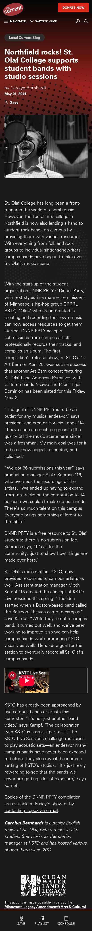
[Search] (86, 21)
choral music (61, 210)
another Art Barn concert (38, 371)
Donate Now (73, 7)
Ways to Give (46, 21)
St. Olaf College (20, 203)
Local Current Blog (24, 37)
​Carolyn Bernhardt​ (28, 88)
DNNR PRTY (41, 291)
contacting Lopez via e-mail (31, 811)
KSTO (56, 572)
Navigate (18, 21)
